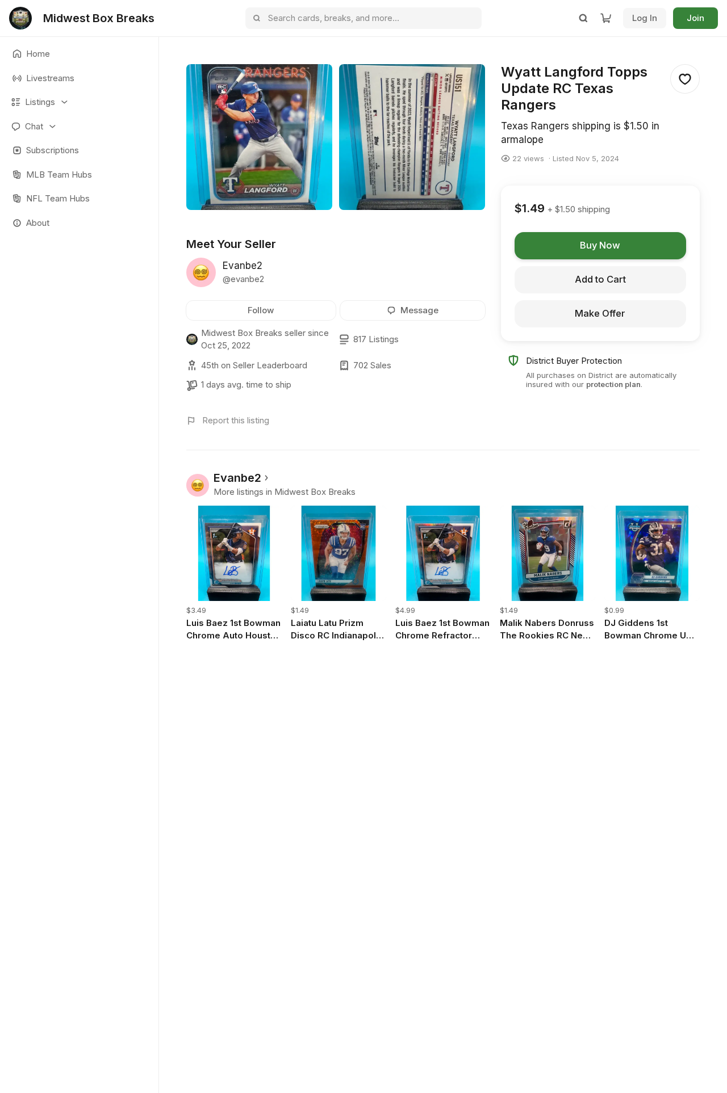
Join (695, 17)
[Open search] (583, 18)
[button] (79, 102)
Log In (644, 17)
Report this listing (235, 420)
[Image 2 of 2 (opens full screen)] (412, 137)
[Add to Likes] (685, 79)
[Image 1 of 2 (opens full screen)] (259, 137)
